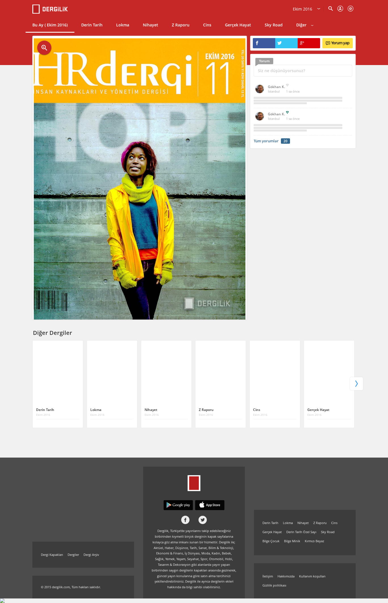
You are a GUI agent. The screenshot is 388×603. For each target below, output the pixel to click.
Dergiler (73, 554)
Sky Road (274, 25)
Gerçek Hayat (238, 25)
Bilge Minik (292, 541)
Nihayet (150, 25)
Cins (207, 25)
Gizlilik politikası (274, 585)
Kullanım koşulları (312, 576)
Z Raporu (180, 25)
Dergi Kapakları (52, 554)
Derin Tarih (92, 25)
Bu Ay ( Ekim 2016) (50, 25)
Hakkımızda (286, 576)
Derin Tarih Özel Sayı (301, 532)
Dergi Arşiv (91, 554)
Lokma (122, 25)
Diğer (301, 25)
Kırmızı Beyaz (314, 541)
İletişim (267, 576)
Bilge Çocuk (270, 541)
